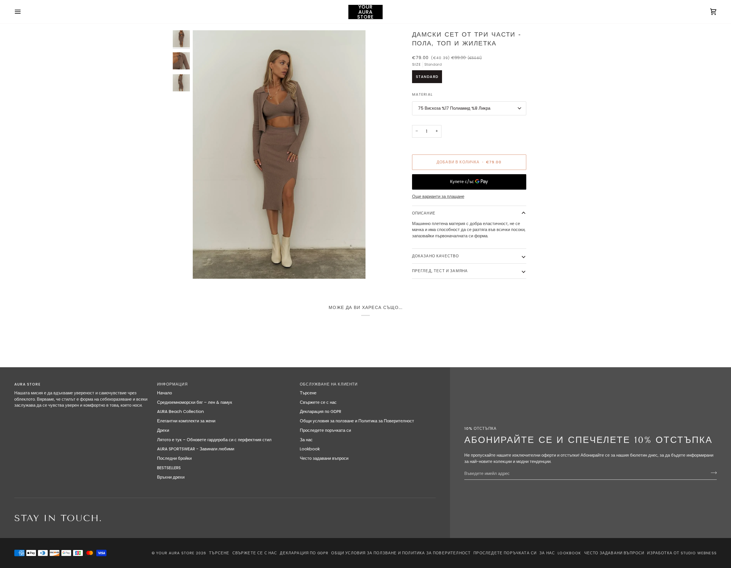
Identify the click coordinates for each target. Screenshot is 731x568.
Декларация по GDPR (320, 411)
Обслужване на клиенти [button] (329, 384)
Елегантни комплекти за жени (186, 421)
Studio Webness (699, 553)
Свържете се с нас (318, 402)
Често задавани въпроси (324, 458)
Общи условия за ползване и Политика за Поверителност (357, 421)
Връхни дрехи (170, 477)
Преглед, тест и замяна (440, 271)
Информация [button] (172, 384)
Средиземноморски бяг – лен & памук (194, 402)
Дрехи (163, 430)
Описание (423, 213)
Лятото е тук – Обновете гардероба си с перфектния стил (214, 440)
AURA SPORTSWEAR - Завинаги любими (195, 449)
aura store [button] (27, 384)
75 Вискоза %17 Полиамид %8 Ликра (454, 108)
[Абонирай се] (712, 472)
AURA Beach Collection (180, 411)
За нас (306, 440)
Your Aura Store (175, 553)
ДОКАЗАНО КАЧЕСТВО (435, 256)
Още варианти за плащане (438, 196)
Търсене (308, 393)
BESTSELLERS (169, 468)
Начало (164, 393)
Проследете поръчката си (325, 430)
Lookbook (310, 449)
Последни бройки (174, 458)
